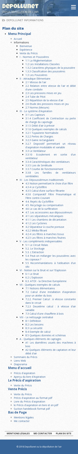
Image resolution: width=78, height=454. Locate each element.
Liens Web (20, 360)
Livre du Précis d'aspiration (29, 401)
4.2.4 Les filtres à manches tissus (44, 234)
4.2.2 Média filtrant (36, 230)
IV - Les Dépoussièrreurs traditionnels (42, 180)
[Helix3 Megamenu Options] (73, 8)
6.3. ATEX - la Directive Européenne (46, 281)
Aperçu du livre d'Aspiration (30, 376)
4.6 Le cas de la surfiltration (41, 208)
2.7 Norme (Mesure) (37, 107)
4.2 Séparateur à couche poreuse (44, 227)
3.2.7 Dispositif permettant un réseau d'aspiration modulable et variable (50, 145)
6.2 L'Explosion (34, 277)
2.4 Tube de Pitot (35, 96)
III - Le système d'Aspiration (36, 111)
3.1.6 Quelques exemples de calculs (46, 129)
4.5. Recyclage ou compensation (44, 205)
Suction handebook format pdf (32, 408)
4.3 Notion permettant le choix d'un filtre (49, 183)
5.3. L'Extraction (34, 252)
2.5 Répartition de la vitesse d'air (44, 100)
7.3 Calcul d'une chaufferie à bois (44, 313)
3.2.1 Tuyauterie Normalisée (41, 133)
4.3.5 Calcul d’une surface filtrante (45, 190)
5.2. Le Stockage (35, 248)
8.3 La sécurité (33, 328)
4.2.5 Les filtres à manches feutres (45, 237)
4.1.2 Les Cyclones (36, 223)
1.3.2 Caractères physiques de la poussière (50, 67)
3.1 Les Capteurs (35, 114)
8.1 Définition (33, 321)
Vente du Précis (29, 53)
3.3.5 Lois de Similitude (38, 165)
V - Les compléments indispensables (41, 241)
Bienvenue (26, 46)
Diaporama (20, 364)
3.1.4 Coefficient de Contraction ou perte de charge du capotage (50, 120)
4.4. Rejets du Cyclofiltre (39, 201)
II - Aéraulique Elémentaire (35, 78)
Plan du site (63, 433)
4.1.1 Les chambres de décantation (45, 219)
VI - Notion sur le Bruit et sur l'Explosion (43, 270)
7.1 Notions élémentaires (40, 288)
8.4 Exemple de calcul (37, 331)
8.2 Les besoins (34, 324)
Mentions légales (24, 417)
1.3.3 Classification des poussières (45, 71)
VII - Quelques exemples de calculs (40, 284)
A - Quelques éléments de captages (40, 339)
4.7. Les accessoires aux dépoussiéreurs (48, 212)
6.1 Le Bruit (32, 274)
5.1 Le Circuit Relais (36, 245)
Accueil (18, 39)
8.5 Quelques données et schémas (45, 335)
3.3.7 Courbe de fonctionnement (44, 169)
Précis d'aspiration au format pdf (33, 398)
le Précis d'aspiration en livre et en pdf (36, 405)
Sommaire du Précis (25, 357)
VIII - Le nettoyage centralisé (36, 317)
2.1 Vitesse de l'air (35, 82)
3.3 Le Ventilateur (35, 151)
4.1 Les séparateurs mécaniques (44, 216)
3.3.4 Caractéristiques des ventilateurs (47, 161)
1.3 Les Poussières (36, 75)
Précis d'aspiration (24, 373)
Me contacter (22, 421)
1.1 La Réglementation (38, 60)
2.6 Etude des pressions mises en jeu (47, 104)
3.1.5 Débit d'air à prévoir (40, 125)
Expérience (26, 49)
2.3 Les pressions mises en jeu (43, 93)
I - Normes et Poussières (34, 57)
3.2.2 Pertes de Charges (39, 136)
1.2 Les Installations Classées (42, 64)
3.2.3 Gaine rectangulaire (39, 140)
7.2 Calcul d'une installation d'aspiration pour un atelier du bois (50, 293)
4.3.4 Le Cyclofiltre (36, 187)
